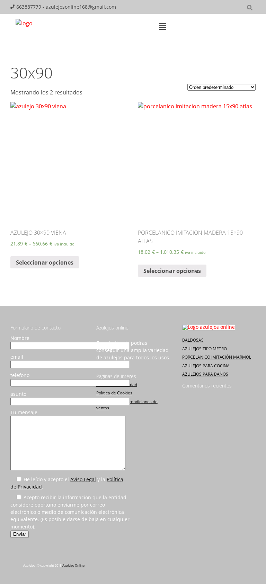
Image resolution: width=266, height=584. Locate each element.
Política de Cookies (114, 393)
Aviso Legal (83, 479)
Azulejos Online (73, 565)
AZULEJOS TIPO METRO (204, 349)
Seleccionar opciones (44, 262)
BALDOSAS (193, 340)
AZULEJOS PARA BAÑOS (205, 374)
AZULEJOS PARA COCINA (206, 366)
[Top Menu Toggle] (163, 27)
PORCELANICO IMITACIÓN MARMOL (216, 357)
